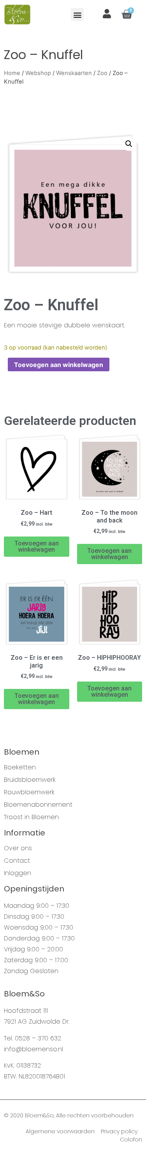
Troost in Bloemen (31, 817)
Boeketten (20, 767)
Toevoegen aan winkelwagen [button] (36, 546)
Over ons (18, 848)
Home (12, 73)
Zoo (102, 73)
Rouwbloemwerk (29, 792)
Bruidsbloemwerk (30, 780)
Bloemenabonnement (38, 805)
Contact (17, 861)
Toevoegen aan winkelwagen (58, 365)
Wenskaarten (74, 73)
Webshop (38, 73)
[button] (77, 14)
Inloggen (17, 873)
